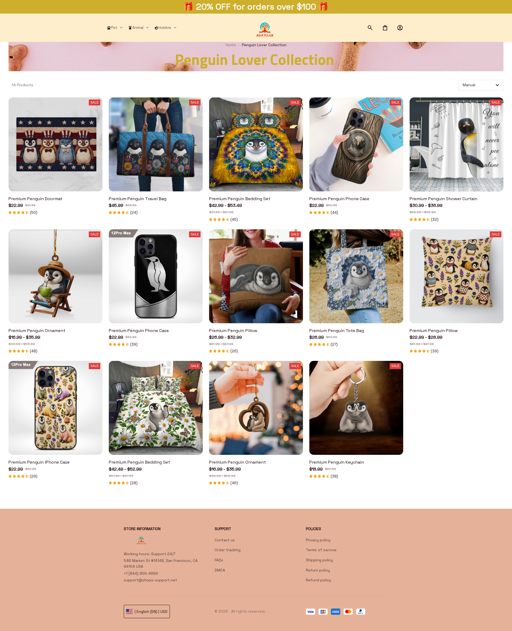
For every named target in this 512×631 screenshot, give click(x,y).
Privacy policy (318, 540)
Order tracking (228, 549)
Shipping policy (319, 560)
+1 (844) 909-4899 (141, 573)
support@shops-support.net (150, 580)
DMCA (220, 570)
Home (231, 44)
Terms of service (321, 549)
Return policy (318, 570)
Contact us (225, 540)
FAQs (219, 560)
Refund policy (318, 580)
